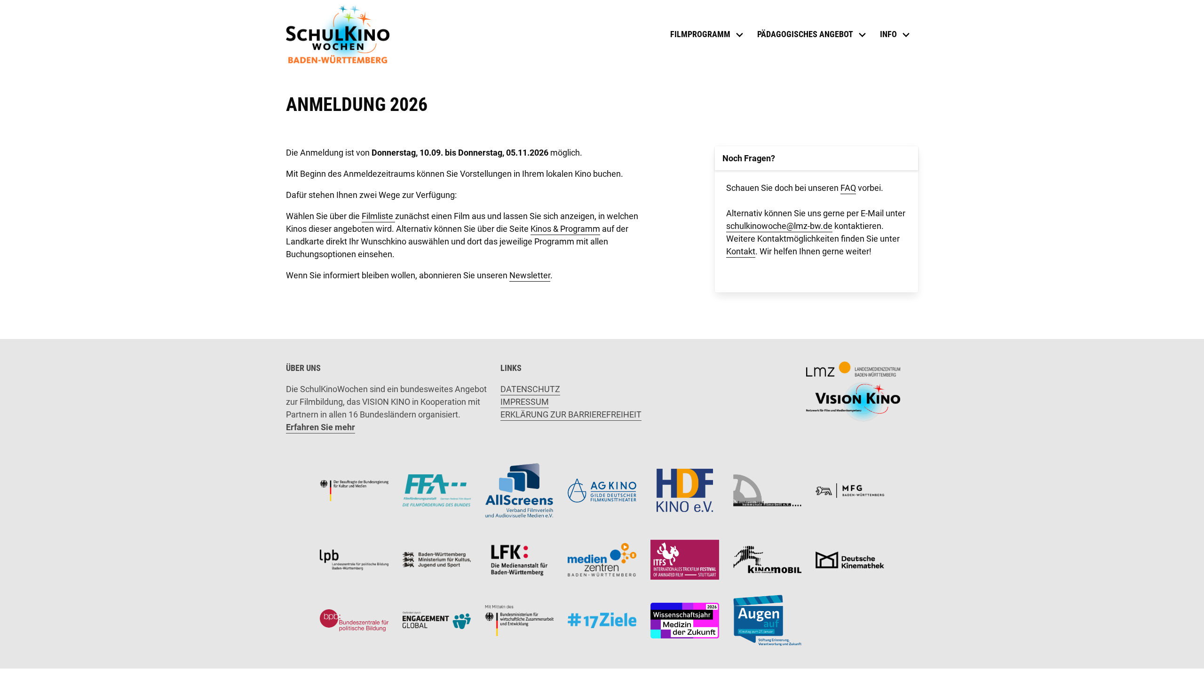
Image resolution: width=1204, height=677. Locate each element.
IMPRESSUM (524, 402)
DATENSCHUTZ (530, 389)
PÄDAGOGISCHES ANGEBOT (805, 34)
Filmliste (378, 216)
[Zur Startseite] (337, 34)
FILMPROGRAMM (700, 34)
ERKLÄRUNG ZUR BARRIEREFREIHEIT (571, 414)
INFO (888, 34)
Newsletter (529, 275)
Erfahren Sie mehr (320, 427)
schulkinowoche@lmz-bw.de (779, 226)
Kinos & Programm (565, 229)
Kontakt (740, 251)
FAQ (848, 188)
